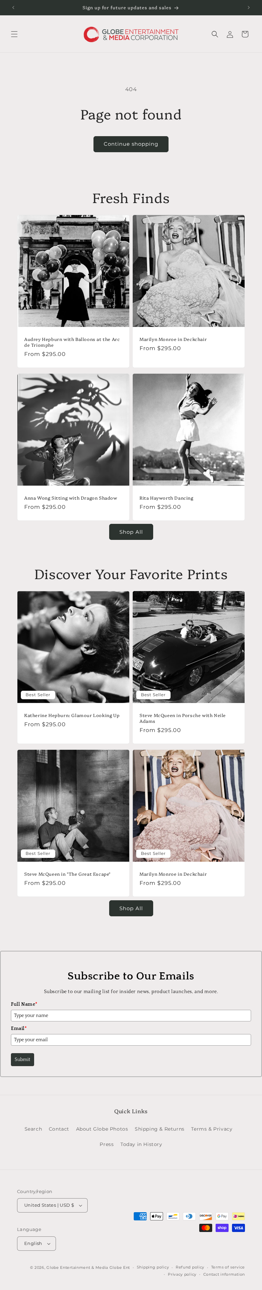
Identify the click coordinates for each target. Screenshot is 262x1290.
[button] (14, 34)
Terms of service (228, 1267)
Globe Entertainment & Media (77, 1267)
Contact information (224, 1274)
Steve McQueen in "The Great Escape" (67, 874)
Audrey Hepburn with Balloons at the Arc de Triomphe (72, 342)
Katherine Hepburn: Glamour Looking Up (71, 715)
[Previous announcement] (13, 7)
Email (19, 1028)
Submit (22, 1059)
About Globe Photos (102, 1129)
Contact (59, 1129)
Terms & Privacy (211, 1129)
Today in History (141, 1144)
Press (107, 1144)
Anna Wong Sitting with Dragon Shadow (70, 498)
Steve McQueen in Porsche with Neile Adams (183, 718)
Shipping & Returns (160, 1129)
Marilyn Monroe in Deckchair (173, 339)
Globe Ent (120, 1267)
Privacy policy (182, 1274)
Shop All (131, 532)
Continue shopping (131, 144)
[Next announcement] (248, 7)
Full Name (24, 1004)
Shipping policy (153, 1267)
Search (33, 1129)
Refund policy (190, 1267)
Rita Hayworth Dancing (166, 498)
